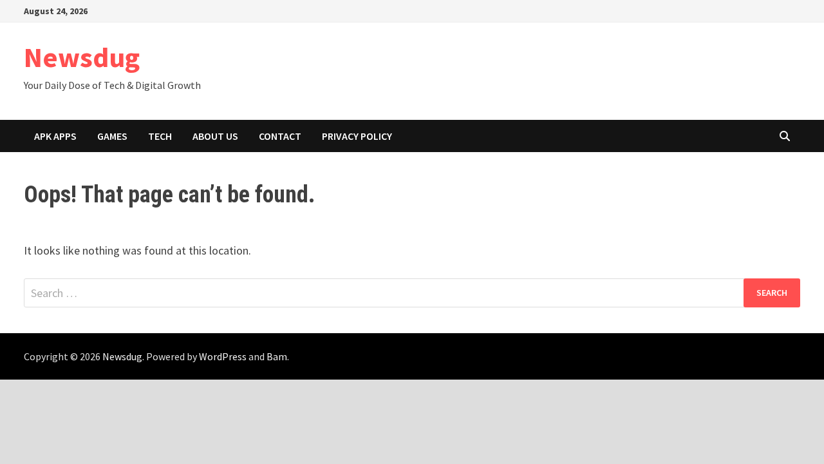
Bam (277, 356)
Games (112, 136)
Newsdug (82, 57)
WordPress (223, 356)
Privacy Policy (357, 136)
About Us (215, 136)
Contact (280, 136)
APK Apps (55, 136)
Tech (160, 136)
